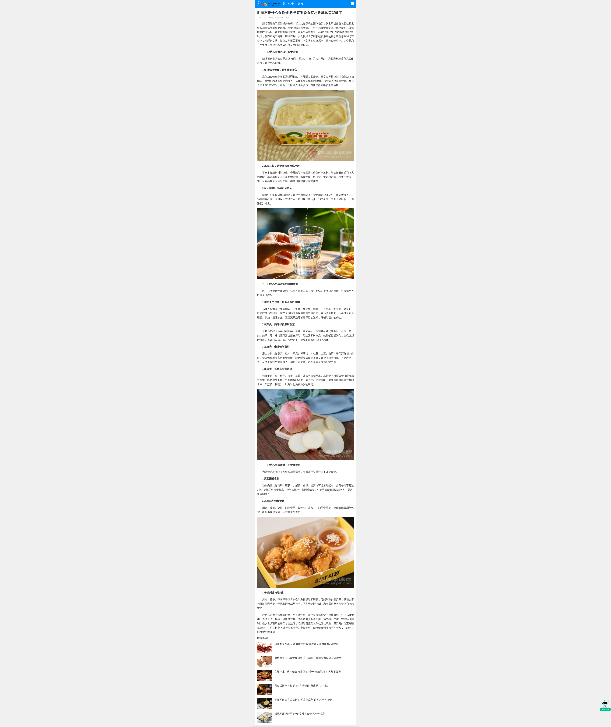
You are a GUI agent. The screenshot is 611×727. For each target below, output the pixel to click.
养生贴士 (288, 3)
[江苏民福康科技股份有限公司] (271, 4)
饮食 (300, 3)
